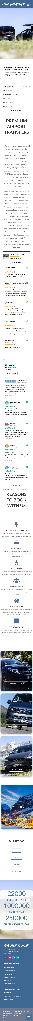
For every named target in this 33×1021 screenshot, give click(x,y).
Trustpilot (17, 864)
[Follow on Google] (13, 957)
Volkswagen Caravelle (16, 727)
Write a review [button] (16, 262)
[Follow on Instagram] (9, 957)
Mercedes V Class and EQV (16, 685)
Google (16, 850)
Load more (16, 353)
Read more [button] (8, 395)
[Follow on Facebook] (6, 957)
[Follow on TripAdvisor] (17, 957)
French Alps (18, 807)
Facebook (17, 857)
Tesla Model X (16, 769)
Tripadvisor (16, 871)
